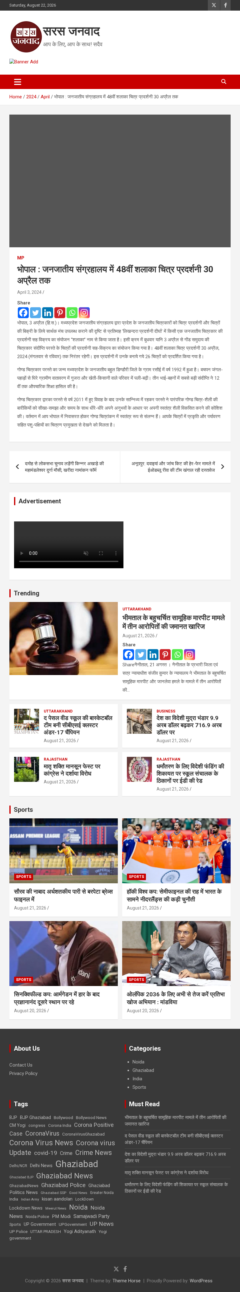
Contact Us (20, 1065)
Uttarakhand (136, 609)
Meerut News (55, 1208)
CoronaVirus (42, 1133)
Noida (138, 1062)
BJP (13, 1117)
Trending (26, 593)
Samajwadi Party (91, 1216)
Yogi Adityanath (80, 1231)
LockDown (84, 1199)
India (137, 1079)
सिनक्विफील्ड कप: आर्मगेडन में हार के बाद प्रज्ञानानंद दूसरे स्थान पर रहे (57, 998)
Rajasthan (56, 759)
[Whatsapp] (72, 312)
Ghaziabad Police (63, 1185)
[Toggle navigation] (17, 82)
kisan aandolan (57, 1199)
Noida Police (37, 1216)
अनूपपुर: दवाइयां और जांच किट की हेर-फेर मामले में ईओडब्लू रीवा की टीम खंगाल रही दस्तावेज (173, 467)
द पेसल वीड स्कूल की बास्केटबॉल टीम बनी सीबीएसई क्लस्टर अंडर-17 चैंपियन (78, 725)
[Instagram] (84, 312)
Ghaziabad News (64, 1175)
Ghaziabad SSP (53, 1193)
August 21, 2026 (138, 635)
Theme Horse (126, 1281)
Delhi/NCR (18, 1166)
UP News (102, 1223)
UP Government (40, 1224)
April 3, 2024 (29, 292)
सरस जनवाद (71, 31)
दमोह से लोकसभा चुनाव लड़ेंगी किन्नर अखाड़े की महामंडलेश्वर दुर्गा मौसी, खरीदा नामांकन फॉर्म (64, 467)
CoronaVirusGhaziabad (83, 1134)
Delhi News (41, 1165)
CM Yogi (17, 1125)
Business (166, 711)
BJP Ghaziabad (35, 1117)
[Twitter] (35, 312)
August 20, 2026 (30, 1010)
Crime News (93, 1152)
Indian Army (30, 1199)
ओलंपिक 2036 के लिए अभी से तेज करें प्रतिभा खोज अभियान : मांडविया (176, 998)
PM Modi (61, 1216)
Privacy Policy (23, 1073)
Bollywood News (91, 1117)
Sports (23, 809)
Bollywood (63, 1117)
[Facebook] (23, 312)
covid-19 (45, 1152)
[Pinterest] (59, 312)
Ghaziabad (143, 1070)
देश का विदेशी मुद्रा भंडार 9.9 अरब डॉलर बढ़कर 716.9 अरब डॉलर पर (189, 725)
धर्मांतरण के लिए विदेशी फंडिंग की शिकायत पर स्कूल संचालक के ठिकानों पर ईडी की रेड (190, 773)
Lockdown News (25, 1208)
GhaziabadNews (23, 1186)
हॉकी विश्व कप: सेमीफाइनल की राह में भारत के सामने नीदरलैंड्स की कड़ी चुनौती (174, 895)
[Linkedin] (47, 312)
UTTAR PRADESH (45, 1231)
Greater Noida (102, 1193)
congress (36, 1125)
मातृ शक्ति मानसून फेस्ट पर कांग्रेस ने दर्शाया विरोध (72, 770)
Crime (66, 1153)
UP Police (18, 1231)
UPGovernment (73, 1224)
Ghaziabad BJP (21, 1177)
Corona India (59, 1125)
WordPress (201, 1281)
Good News (78, 1193)
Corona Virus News (41, 1142)
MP (20, 257)
